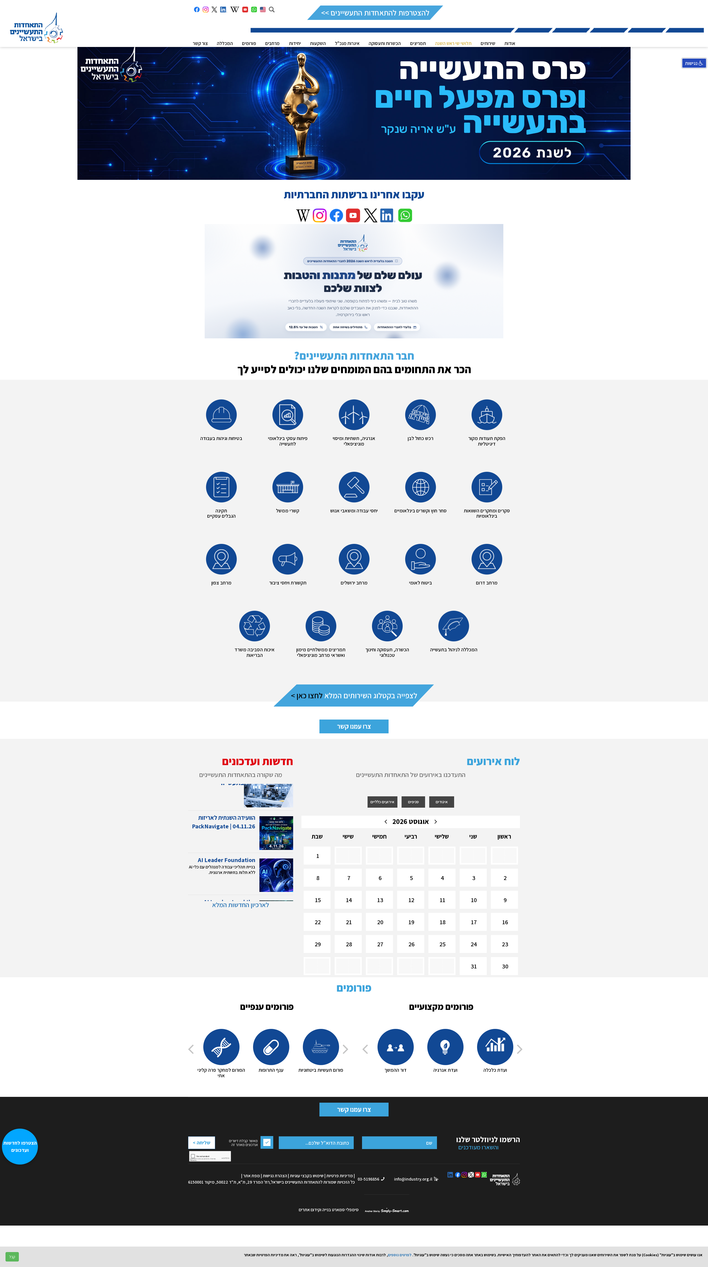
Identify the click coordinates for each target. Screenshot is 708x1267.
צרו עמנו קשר (354, 726)
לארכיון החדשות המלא (240, 904)
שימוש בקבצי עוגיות (307, 1176)
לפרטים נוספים (400, 1254)
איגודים (442, 801)
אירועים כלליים (382, 801)
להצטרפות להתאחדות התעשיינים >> (375, 12)
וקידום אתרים (310, 1210)
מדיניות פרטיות (339, 1176)
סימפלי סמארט (386, 1210)
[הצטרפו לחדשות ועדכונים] (22, 1238)
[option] (495, 1050)
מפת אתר (251, 1176)
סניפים (413, 801)
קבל (12, 1256)
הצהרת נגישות (275, 1176)
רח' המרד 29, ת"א (254, 1182)
